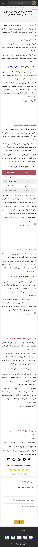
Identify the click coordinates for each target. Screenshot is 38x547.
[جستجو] (8, 3)
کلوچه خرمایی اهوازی (14, 66)
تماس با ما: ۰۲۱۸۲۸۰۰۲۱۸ (23, 531)
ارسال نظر (19, 522)
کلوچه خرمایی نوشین (14, 166)
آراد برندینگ (13, 531)
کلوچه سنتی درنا (16, 369)
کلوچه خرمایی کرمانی (14, 276)
